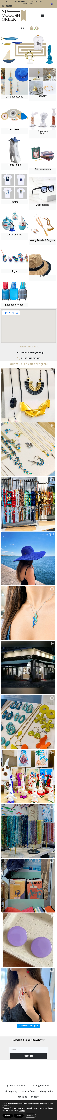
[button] (42, 15)
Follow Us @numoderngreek (28, 364)
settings (22, 1110)
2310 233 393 (7, 6)
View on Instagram (29, 1025)
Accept (7, 1116)
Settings (30, 1116)
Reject (19, 1116)
